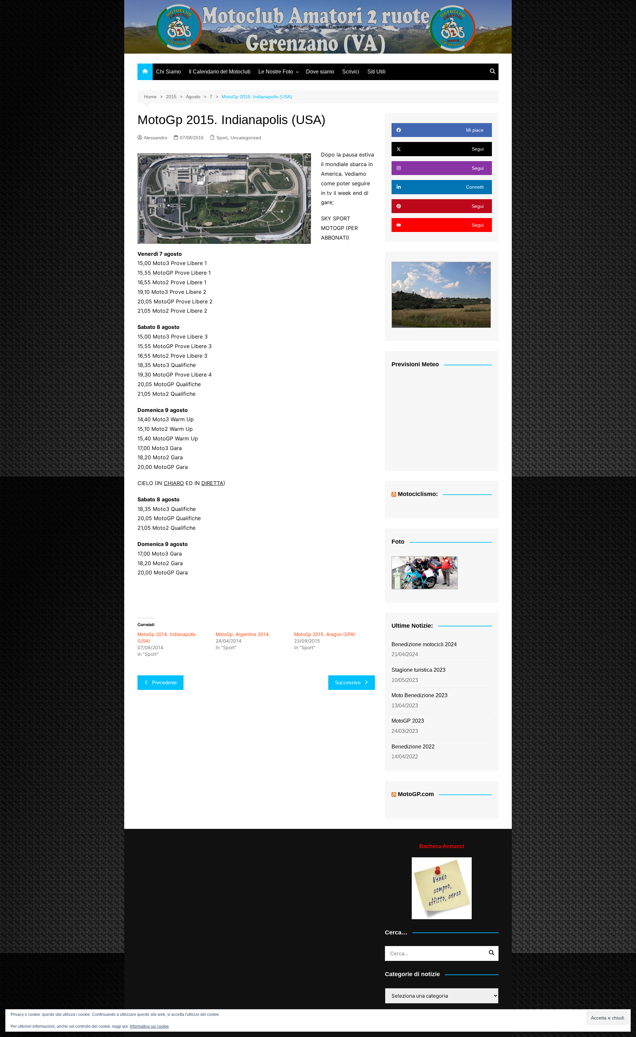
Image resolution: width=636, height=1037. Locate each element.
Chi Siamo (168, 71)
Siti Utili (376, 71)
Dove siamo (320, 71)
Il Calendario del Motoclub (219, 71)
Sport (222, 137)
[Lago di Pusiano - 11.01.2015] (425, 572)
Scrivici (350, 71)
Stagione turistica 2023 (419, 670)
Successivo (347, 682)
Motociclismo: (418, 494)
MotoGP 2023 (408, 721)
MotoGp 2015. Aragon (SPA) (324, 634)
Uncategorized (246, 137)
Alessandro (155, 137)
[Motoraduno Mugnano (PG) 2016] (441, 295)
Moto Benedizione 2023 (420, 695)
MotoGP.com (416, 794)
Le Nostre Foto (275, 71)
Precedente (164, 682)
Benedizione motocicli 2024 (424, 644)
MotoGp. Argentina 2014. (243, 634)
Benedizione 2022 (413, 746)
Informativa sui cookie (149, 1026)
